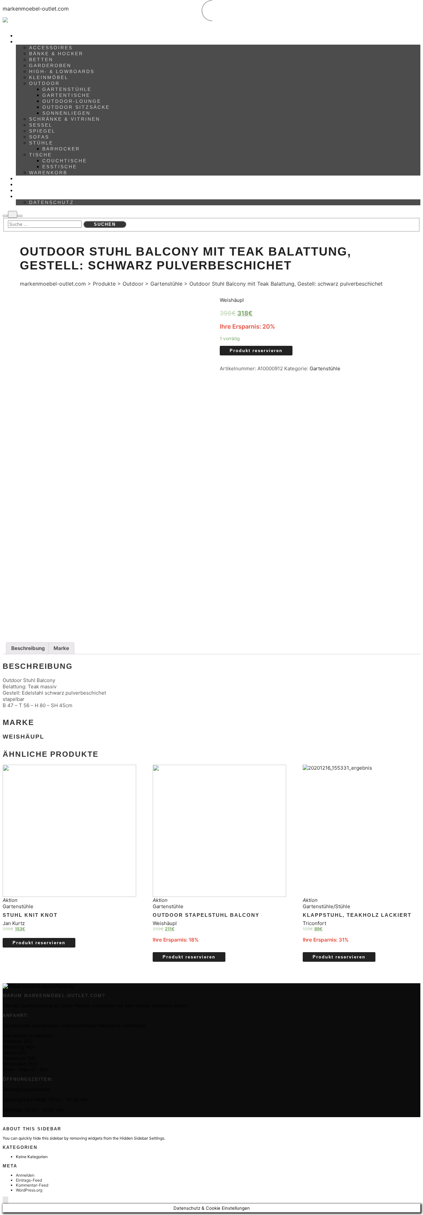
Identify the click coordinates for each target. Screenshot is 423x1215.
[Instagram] (13, 1120)
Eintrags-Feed (29, 1180)
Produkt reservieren (256, 350)
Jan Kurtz (14, 923)
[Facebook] (10, 1120)
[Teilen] (401, 7)
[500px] (4, 1120)
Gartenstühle (325, 368)
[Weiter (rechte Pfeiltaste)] (411, 607)
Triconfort (314, 923)
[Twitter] (19, 1120)
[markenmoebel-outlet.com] (59, 22)
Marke (61, 648)
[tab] (28, 648)
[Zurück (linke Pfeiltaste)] (11, 607)
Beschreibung (28, 648)
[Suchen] (5, 216)
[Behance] (7, 1120)
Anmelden (25, 1175)
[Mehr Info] (12, 214)
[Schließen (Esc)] (415, 7)
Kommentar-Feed (32, 1185)
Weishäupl (232, 300)
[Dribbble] (16, 1120)
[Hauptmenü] (19, 216)
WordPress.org (29, 1190)
